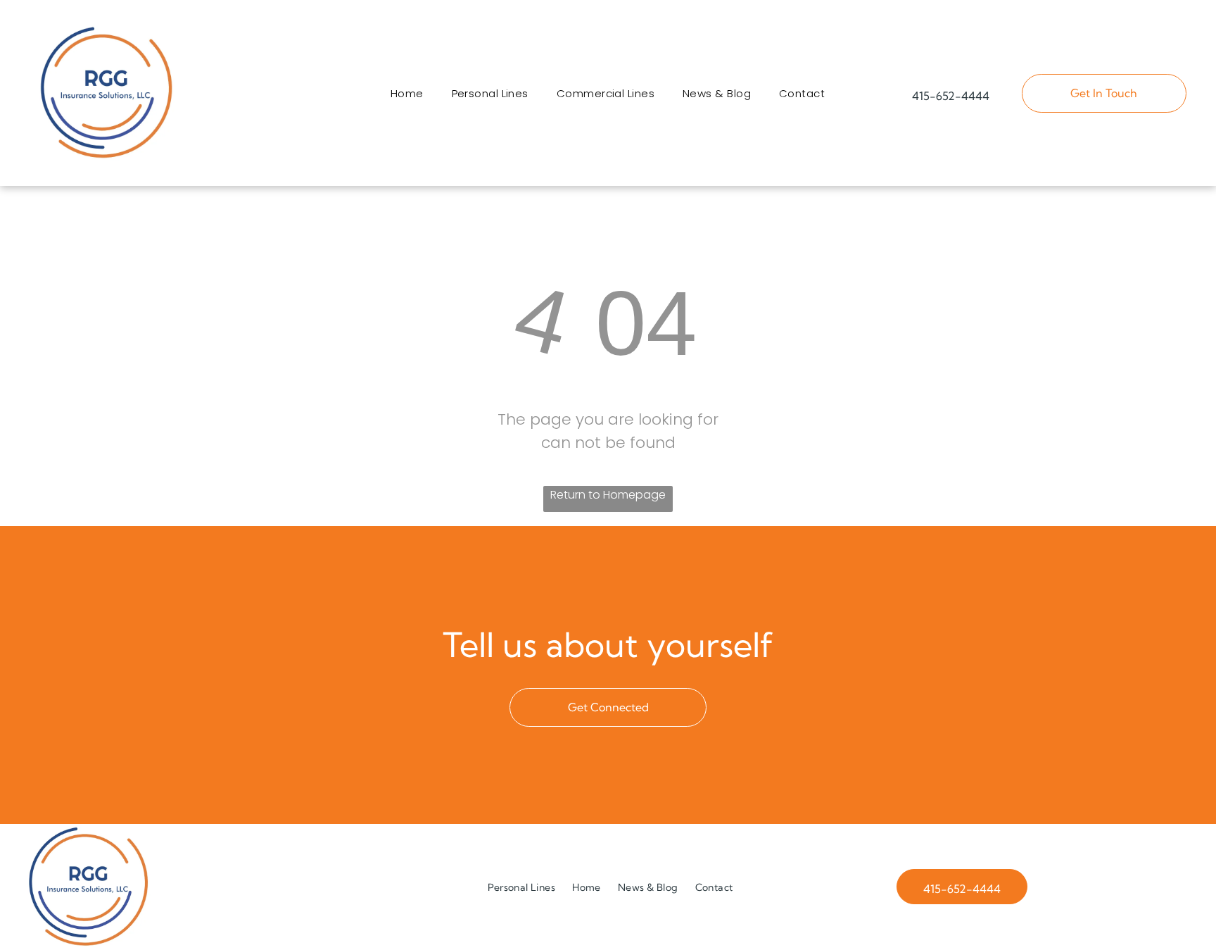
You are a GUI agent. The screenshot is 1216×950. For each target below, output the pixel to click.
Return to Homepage (608, 495)
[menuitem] (407, 93)
